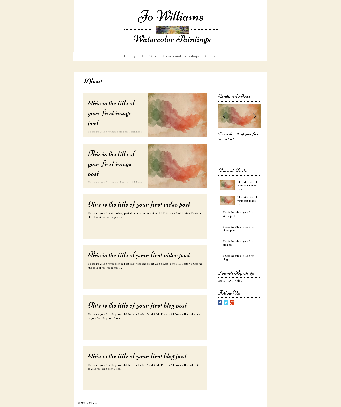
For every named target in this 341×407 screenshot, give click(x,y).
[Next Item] (255, 116)
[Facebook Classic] (220, 302)
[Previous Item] (224, 116)
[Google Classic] (232, 302)
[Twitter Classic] (226, 302)
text (230, 280)
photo (221, 280)
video (238, 280)
